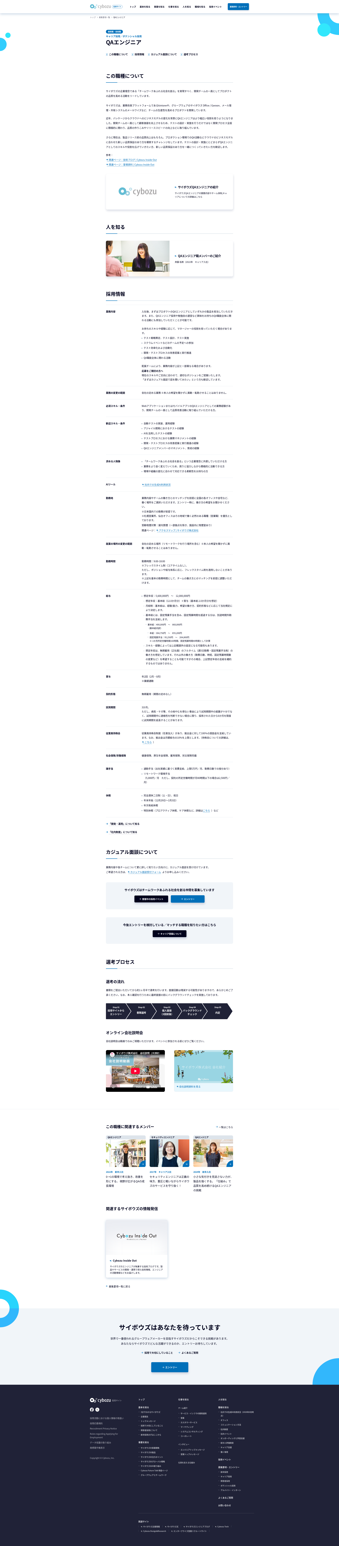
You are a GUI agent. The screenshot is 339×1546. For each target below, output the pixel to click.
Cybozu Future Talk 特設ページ (154, 1470)
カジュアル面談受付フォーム (145, 872)
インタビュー (183, 1444)
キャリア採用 (226, 1476)
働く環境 (224, 1452)
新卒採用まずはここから (151, 1434)
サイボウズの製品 (148, 1452)
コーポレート (186, 1436)
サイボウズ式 (172, 1526)
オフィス (224, 1420)
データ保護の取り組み (100, 1442)
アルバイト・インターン (231, 1490)
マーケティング (187, 1427)
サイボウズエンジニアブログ (198, 1526)
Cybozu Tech (223, 1526)
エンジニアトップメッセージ (193, 1449)
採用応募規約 (96, 1423)
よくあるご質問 (190, 1352)
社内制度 (224, 1429)
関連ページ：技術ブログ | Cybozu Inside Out (133, 159)
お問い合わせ (224, 1505)
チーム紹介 (183, 1408)
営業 (182, 1418)
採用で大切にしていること (158, 1352)
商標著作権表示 (97, 1447)
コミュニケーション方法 (231, 1424)
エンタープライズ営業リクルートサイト (190, 1531)
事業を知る (143, 1442)
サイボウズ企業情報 (151, 1526)
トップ (93, 17)
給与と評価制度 (227, 1442)
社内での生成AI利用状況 (158, 484)
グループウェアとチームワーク (154, 1475)
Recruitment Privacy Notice (103, 1428)
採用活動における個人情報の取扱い (107, 1418)
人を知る (222, 1399)
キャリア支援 (226, 1447)
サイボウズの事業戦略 (150, 1447)
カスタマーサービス (189, 1422)
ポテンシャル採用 (228, 1485)
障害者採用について (149, 1430)
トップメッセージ (148, 1421)
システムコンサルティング (192, 1431)
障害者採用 (225, 1481)
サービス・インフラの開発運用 (194, 1413)
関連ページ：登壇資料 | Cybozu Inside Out (131, 164)
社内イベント (226, 1433)
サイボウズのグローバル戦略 (153, 1461)
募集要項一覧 (104, 17)
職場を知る (223, 1407)
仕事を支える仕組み (186, 1462)
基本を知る (143, 1407)
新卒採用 (224, 1472)
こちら (148, 742)
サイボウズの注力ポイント (152, 1457)
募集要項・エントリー (228, 1467)
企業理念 (144, 1416)
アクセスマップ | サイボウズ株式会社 (179, 530)
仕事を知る (183, 1399)
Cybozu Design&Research (154, 1531)
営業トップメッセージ (190, 1454)
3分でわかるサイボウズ (150, 1412)
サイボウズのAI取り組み (151, 1466)
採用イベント (224, 1459)
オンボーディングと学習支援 (233, 1438)
